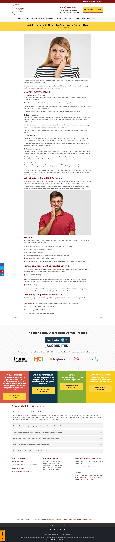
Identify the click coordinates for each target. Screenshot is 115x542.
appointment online (59, 310)
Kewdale (88, 519)
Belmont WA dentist (21, 519)
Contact (91, 19)
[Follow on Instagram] (57, 529)
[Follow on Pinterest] (61, 529)
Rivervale (96, 519)
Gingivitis (73, 28)
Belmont (96, 475)
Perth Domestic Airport (54, 519)
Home (19, 19)
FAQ (83, 19)
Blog (59, 19)
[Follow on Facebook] (50, 529)
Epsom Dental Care (29, 303)
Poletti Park (88, 477)
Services (49, 19)
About (26, 19)
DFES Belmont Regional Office (84, 479)
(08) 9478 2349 (69, 7)
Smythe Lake (96, 477)
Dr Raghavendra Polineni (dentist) (51, 28)
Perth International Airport (69, 519)
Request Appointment (93, 10)
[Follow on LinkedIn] (64, 529)
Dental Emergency (71, 19)
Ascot (84, 519)
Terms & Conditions (59, 525)
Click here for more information (14, 396)
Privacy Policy (49, 525)
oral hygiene (54, 240)
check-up (41, 261)
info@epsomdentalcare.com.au (69, 12)
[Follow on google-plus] (54, 529)
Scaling (26, 279)
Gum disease (28, 86)
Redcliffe (79, 519)
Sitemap (67, 525)
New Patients (38, 19)
